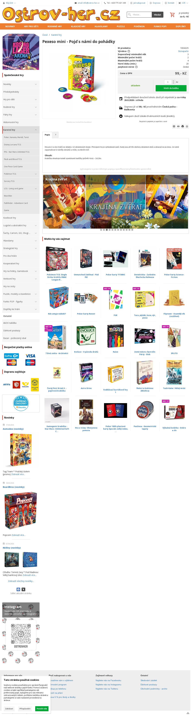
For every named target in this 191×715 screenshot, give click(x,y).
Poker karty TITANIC (115, 274)
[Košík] (179, 15)
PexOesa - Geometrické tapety (145, 427)
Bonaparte (183, 51)
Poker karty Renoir (86, 313)
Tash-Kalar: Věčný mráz (174, 388)
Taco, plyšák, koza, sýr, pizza (145, 316)
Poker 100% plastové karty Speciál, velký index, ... (115, 429)
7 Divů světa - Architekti (57, 353)
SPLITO (174, 353)
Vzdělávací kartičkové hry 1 (115, 391)
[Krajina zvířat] (115, 204)
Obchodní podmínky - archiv (154, 689)
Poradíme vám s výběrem (61, 680)
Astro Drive (86, 388)
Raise (115, 352)
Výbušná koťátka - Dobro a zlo (174, 429)
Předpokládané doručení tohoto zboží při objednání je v (155, 99)
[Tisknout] (182, 126)
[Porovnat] (174, 126)
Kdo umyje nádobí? (57, 313)
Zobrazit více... (18, 474)
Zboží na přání (56, 693)
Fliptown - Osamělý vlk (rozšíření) (174, 315)
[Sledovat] (178, 126)
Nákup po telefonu (57, 689)
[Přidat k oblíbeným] (187, 126)
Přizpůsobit (25, 708)
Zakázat (9, 708)
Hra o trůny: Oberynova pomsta (86, 429)
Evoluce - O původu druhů (86, 352)
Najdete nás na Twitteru (107, 689)
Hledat (157, 14)
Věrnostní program (58, 684)
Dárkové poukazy (149, 684)
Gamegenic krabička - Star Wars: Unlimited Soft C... (57, 429)
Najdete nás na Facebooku (108, 680)
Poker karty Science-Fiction (174, 275)
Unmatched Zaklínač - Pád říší (86, 275)
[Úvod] (61, 14)
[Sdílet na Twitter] (23, 589)
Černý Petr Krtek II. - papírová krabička (57, 389)
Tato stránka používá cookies (21, 680)
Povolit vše (42, 708)
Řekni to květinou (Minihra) (145, 389)
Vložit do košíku (171, 88)
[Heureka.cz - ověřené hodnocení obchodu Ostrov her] (21, 410)
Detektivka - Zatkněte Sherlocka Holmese (144, 275)
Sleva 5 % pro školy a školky (62, 697)
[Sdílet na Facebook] (18, 589)
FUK (115, 315)
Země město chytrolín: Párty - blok (145, 353)
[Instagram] (21, 633)
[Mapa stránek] (188, 713)
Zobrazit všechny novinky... (21, 581)
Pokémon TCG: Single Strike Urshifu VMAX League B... (57, 277)
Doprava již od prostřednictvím (150, 108)
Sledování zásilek (149, 680)
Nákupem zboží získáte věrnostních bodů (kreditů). (149, 116)
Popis (47, 134)
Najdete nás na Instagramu (108, 684)
